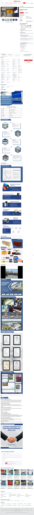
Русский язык (15, 510)
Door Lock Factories (14, 503)
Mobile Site (16, 509)
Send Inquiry (21, 12)
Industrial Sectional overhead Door (12, 494)
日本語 (28, 510)
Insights (18, 509)
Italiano (17, 510)
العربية (24, 510)
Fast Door (25, 503)
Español (7, 510)
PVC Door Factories (9, 503)
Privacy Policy (27, 512)
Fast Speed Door (29, 503)
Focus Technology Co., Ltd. (12, 512)
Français (12, 510)
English (5, 510)
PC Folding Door (18, 494)
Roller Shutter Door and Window (20, 495)
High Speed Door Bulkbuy (28, 505)
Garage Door (26, 494)
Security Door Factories (20, 503)
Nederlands (22, 510)
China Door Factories (3, 503)
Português (10, 510)
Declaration (24, 512)
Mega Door (10, 496)
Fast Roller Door (15, 505)
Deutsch (19, 510)
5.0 (26, 55)
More (1, 506)
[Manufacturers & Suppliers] (17, 1)
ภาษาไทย (32, 510)
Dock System (2, 495)
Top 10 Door (19, 505)
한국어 (26, 510)
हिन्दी (29, 510)
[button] (20, 55)
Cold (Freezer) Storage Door (3, 496)
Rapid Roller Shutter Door (3, 494)
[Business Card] (32, 57)
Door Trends (23, 505)
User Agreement (20, 512)
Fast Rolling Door (3, 505)
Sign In (21, 51)
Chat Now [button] (27, 12)
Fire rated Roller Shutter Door (28, 495)
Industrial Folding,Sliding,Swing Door (12, 495)
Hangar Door (18, 496)
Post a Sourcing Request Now (8, 464)
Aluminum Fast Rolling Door (9, 505)
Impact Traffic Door (27, 496)
